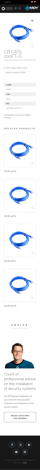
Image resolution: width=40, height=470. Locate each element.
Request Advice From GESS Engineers (20, 417)
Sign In (8, 2)
